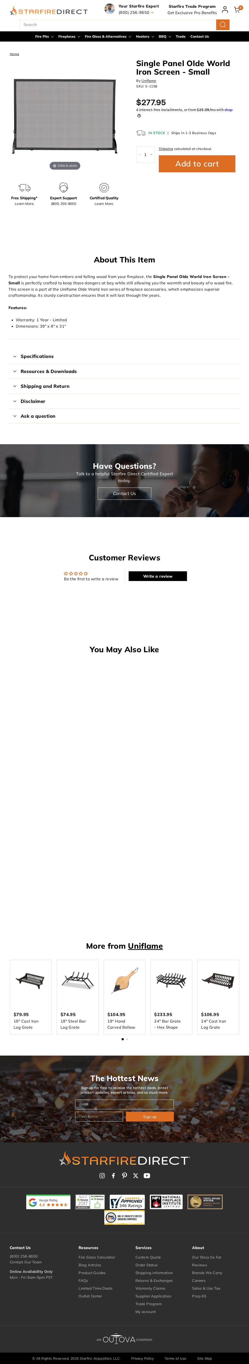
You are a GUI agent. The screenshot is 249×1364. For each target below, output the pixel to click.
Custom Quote (148, 1257)
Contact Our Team (26, 1262)
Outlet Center (90, 1296)
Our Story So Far (206, 1257)
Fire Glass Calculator (97, 1257)
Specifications (37, 356)
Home (14, 54)
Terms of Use (176, 1358)
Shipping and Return (45, 386)
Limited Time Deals (95, 1288)
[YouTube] (147, 1176)
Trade (181, 36)
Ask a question (38, 416)
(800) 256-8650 (24, 1256)
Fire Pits (42, 36)
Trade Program (148, 1304)
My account (145, 1311)
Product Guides (92, 1272)
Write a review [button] (158, 576)
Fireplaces (67, 36)
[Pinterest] (124, 1176)
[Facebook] (113, 1176)
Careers (198, 1280)
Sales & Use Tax (206, 1288)
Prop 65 (199, 1296)
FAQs (83, 1280)
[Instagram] (102, 1176)
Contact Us (199, 36)
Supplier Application (153, 1296)
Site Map (204, 1358)
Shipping (166, 149)
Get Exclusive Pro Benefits (192, 12)
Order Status (146, 1265)
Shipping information (154, 1272)
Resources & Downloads (49, 371)
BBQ (163, 36)
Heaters (143, 36)
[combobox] (124, 24)
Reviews (199, 1265)
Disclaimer (33, 401)
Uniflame (149, 80)
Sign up (150, 1116)
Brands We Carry (207, 1272)
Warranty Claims (150, 1288)
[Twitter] (136, 1176)
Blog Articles (90, 1265)
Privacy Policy (142, 1358)
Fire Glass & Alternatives (106, 36)
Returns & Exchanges (154, 1280)
